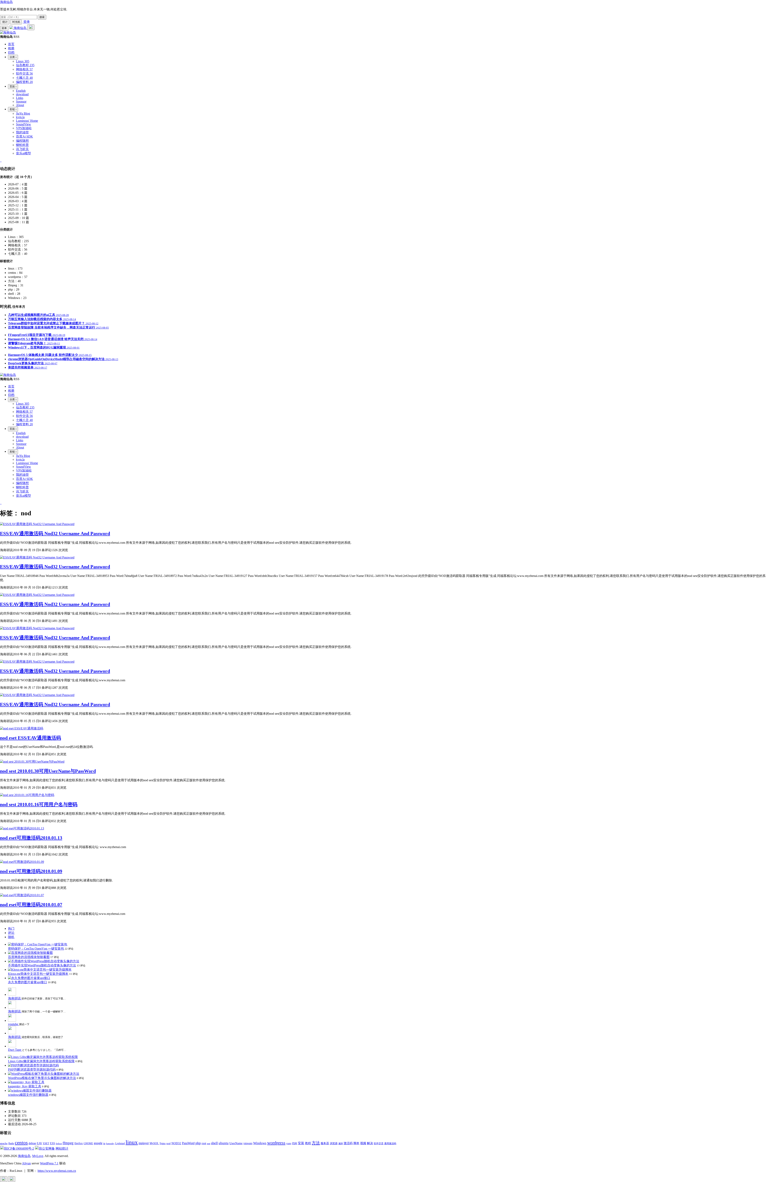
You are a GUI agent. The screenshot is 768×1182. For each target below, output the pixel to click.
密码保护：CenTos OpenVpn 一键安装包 (36, 948)
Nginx (163, 1143)
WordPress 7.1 (49, 1163)
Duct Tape (15, 1049)
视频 (363, 1143)
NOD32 (176, 1143)
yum (288, 1143)
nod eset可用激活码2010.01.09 (31, 871)
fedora (59, 1143)
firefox (78, 1143)
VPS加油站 (24, 128)
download (22, 94)
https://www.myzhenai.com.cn (57, 1170)
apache (4, 1143)
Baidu (11, 1143)
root (204, 1143)
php (198, 1143)
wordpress (276, 1142)
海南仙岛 (6, 2)
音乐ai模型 (23, 153)
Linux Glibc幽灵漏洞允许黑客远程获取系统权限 (41, 1061)
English (21, 90)
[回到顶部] (3, 1179)
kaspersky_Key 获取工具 (24, 1086)
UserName (236, 1143)
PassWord (188, 1143)
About (20, 105)
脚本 (356, 1143)
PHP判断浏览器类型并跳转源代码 (32, 1069)
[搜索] (30, 27)
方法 (316, 1143)
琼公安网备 (47, 1148)
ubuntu (224, 1143)
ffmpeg (68, 1143)
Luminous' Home (27, 120)
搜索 (42, 17)
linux (132, 1142)
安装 (301, 1143)
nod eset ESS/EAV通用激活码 (30, 737)
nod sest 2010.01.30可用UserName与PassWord (48, 771)
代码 (294, 1143)
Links (19, 98)
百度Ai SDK (24, 136)
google (98, 1143)
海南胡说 (15, 998)
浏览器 (334, 1143)
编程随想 (22, 140)
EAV (39, 1143)
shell (214, 1143)
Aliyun (26, 1163)
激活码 (348, 1143)
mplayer (144, 1143)
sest (208, 1143)
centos (21, 1142)
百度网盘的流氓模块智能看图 (29, 957)
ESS (52, 1143)
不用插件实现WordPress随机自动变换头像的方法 (42, 965)
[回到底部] (11, 1179)
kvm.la (20, 117)
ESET (46, 1143)
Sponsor (21, 101)
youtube (13, 1024)
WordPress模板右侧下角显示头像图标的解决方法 (42, 1078)
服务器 (325, 1143)
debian (32, 1143)
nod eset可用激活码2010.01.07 (31, 904)
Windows (259, 1143)
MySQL (154, 1143)
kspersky (110, 1143)
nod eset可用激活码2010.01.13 (31, 837)
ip (104, 1143)
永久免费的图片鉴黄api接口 (27, 982)
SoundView (23, 124)
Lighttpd (120, 1143)
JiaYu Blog (23, 113)
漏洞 (340, 1143)
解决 (370, 1143)
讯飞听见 (22, 149)
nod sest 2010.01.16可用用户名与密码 (38, 804)
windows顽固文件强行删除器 (28, 1094)
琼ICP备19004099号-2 (19, 1148)
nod (168, 1143)
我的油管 (22, 132)
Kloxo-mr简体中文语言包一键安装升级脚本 (38, 973)
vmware (247, 1143)
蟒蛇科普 (22, 145)
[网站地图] (0, 160)
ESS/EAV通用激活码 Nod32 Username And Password (55, 533)
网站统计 (62, 1148)
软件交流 (378, 1143)
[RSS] (1, 160)
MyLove (37, 1156)
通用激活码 (390, 1143)
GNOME (88, 1143)
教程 (308, 1143)
